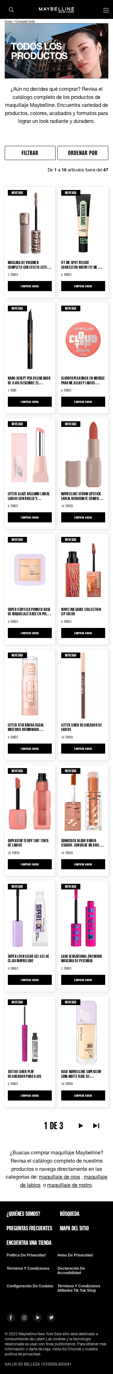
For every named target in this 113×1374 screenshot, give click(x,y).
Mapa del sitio (74, 1228)
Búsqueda (69, 1213)
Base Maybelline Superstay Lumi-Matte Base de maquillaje (81, 1073)
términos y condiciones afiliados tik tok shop (78, 1288)
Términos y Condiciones (28, 1268)
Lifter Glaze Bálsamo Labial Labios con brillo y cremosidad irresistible (29, 496)
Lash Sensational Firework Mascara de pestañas (81, 958)
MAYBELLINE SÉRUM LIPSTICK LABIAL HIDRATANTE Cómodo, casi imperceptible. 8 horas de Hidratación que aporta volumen (82, 496)
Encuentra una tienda (29, 1242)
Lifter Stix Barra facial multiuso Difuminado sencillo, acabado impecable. (30, 727)
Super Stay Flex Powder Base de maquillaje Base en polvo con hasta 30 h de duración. (29, 611)
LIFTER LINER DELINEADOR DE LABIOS (81, 727)
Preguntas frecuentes (29, 1228)
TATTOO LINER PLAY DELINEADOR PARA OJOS (24, 1073)
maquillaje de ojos (59, 1177)
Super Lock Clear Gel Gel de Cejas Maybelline (29, 958)
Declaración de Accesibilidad (71, 1270)
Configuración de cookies (30, 1286)
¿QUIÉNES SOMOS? (23, 1213)
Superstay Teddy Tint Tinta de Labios (28, 842)
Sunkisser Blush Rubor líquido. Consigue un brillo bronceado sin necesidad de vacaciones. (83, 842)
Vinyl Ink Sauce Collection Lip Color (81, 611)
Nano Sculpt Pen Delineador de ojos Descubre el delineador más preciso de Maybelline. (29, 380)
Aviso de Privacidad (75, 1255)
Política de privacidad (26, 1255)
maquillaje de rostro (69, 1185)
